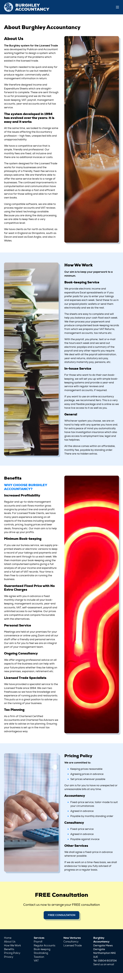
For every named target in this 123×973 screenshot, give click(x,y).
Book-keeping (42, 949)
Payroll (38, 941)
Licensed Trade (72, 945)
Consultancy (70, 941)
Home (7, 937)
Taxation (39, 956)
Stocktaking (41, 953)
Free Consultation (61, 915)
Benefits (9, 949)
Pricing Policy (12, 953)
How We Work (12, 945)
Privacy (8, 956)
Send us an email (103, 964)
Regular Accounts (44, 945)
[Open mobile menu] (117, 7)
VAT (36, 960)
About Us (9, 941)
